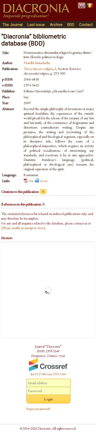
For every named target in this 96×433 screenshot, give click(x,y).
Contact (86, 24)
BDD (70, 24)
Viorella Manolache (37, 62)
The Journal (13, 24)
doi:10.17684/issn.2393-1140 (48, 374)
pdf (31, 180)
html (44, 180)
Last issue (36, 24)
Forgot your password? (38, 409)
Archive (56, 24)
